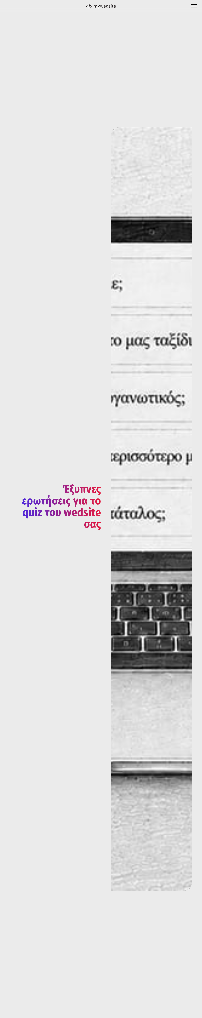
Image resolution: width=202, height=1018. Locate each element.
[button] (194, 6)
